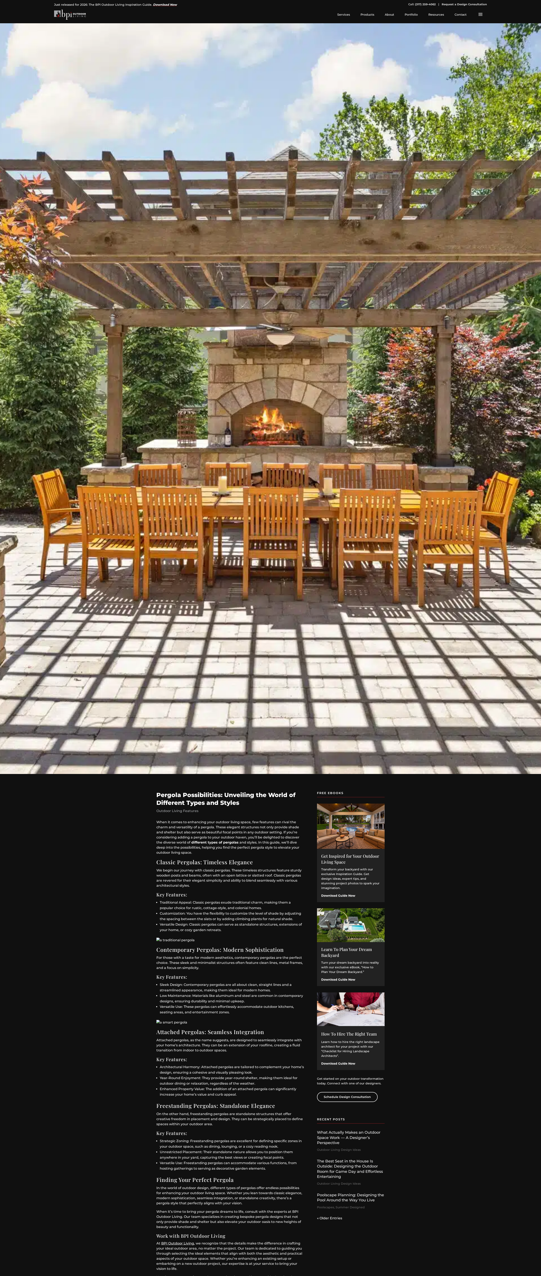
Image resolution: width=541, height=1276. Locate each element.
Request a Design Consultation (464, 4)
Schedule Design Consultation (347, 1097)
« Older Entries (329, 1218)
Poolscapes (325, 1207)
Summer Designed (350, 1207)
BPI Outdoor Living (177, 1243)
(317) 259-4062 (425, 4)
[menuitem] (343, 14)
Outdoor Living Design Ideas (339, 1150)
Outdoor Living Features (177, 811)
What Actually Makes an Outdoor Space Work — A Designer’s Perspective (348, 1137)
